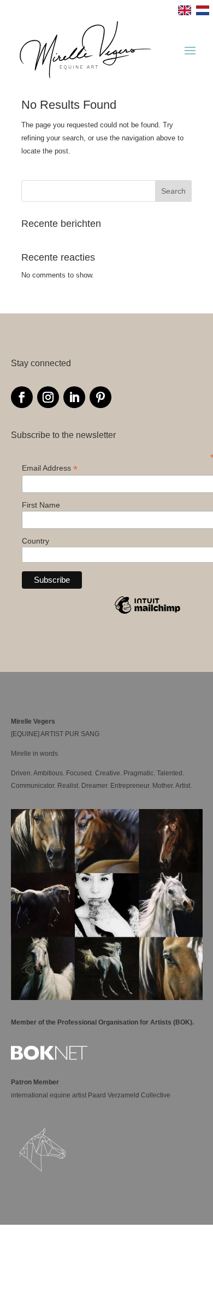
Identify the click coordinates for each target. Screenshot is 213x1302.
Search (173, 191)
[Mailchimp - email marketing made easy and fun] (147, 613)
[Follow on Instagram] (48, 397)
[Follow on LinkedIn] (74, 397)
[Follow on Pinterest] (100, 397)
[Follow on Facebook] (22, 397)
